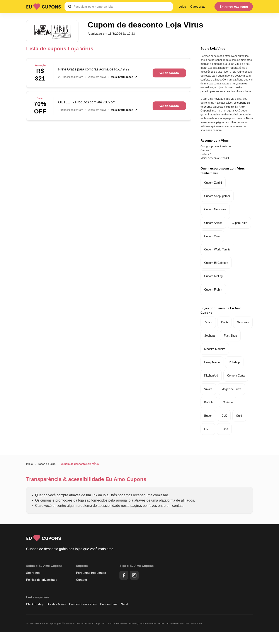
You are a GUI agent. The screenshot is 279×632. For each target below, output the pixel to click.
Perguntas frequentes (91, 572)
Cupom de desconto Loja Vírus (80, 464)
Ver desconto (169, 73)
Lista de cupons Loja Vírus (59, 48)
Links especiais (37, 597)
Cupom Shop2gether (217, 196)
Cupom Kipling (213, 276)
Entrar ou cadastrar (233, 6)
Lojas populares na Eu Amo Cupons (221, 310)
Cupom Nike (239, 222)
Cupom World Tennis (217, 249)
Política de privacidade (41, 579)
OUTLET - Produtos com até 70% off (86, 102)
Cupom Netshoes (215, 209)
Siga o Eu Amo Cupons (136, 565)
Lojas (182, 6)
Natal (124, 604)
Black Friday (34, 604)
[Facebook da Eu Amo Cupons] (123, 575)
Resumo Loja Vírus (215, 140)
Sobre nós (33, 572)
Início (29, 464)
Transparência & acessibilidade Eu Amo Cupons (86, 479)
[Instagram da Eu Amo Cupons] (134, 575)
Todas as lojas (47, 464)
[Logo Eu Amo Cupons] (43, 6)
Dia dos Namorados (83, 604)
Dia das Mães (56, 604)
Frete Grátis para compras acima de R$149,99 (93, 69)
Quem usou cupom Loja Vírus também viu (223, 171)
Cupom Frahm (213, 289)
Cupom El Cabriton (216, 262)
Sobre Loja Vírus (213, 48)
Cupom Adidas (213, 222)
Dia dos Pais (108, 604)
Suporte (82, 565)
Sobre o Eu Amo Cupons (44, 565)
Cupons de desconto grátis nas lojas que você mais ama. (70, 549)
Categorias (197, 6)
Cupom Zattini (213, 182)
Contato (81, 579)
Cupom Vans (212, 236)
